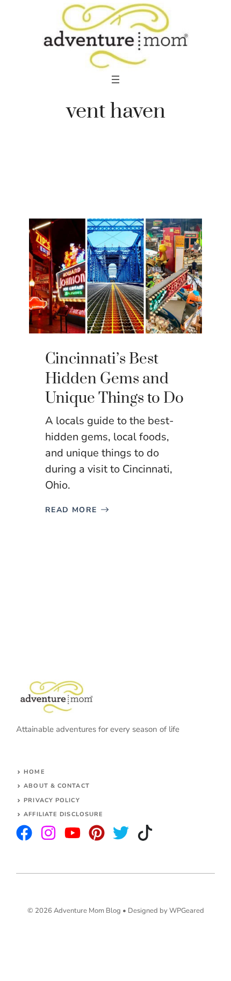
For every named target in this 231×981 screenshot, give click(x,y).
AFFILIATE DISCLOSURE (63, 814)
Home (34, 772)
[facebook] (72, 833)
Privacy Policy (52, 800)
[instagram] (24, 833)
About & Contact (57, 786)
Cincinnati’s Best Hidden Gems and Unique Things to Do (114, 379)
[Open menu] (115, 79)
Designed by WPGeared (166, 910)
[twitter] (48, 833)
